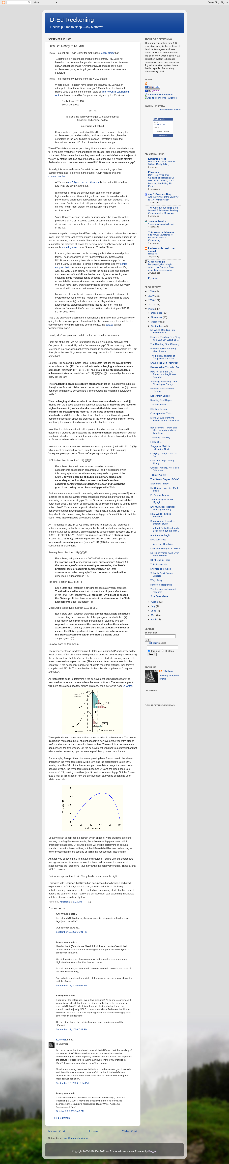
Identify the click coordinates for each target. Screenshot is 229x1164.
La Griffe (127, 686)
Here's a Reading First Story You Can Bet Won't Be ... (165, 338)
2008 (151, 300)
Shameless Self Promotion (164, 363)
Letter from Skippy (160, 396)
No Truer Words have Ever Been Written (164, 554)
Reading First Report (161, 400)
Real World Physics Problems (160, 515)
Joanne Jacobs (157, 221)
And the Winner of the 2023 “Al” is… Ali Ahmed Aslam (163, 198)
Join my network (163, 131)
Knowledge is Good (160, 569)
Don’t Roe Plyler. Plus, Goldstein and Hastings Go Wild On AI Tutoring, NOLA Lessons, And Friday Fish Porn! (161, 180)
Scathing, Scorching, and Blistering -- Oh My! (163, 383)
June (154, 610)
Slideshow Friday (159, 483)
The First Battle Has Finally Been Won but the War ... (165, 529)
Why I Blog (156, 580)
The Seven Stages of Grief (164, 479)
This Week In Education (161, 232)
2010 (151, 291)
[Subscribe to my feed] (146, 84)
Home (93, 1131)
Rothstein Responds (161, 585)
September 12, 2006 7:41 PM (71, 1029)
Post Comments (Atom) (75, 1138)
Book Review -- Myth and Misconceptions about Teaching (163, 430)
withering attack (70, 247)
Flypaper (153, 278)
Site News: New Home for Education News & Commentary (160, 238)
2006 (151, 309)
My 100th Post (158, 539)
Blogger (152, 1151)
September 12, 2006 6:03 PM (71, 985)
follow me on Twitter (170, 109)
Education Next (157, 159)
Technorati (153, 643)
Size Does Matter (159, 596)
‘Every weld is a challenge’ (161, 224)
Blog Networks (163, 135)
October (155, 322)
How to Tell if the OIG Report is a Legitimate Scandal (163, 374)
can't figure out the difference (84, 182)
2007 (151, 304)
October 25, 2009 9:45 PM (70, 1111)
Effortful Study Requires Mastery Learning (163, 508)
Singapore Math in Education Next (160, 447)
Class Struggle (156, 261)
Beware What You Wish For (165, 367)
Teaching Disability (160, 437)
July (153, 606)
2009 (151, 296)
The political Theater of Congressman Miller (162, 357)
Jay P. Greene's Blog (159, 194)
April (153, 619)
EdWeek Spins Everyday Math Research (163, 350)
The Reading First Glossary (165, 344)
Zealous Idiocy (158, 404)
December (157, 313)
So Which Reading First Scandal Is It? (162, 331)
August (155, 602)
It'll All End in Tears (160, 560)
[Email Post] (89, 901)
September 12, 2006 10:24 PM (72, 1083)
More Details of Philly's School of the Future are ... (164, 420)
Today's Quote (158, 475)
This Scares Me (158, 564)
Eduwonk (153, 172)
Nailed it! (152, 253)
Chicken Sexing (158, 409)
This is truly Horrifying (161, 544)
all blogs (169, 651)
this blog (155, 651)
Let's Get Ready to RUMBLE (165, 548)
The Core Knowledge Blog (163, 208)
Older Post (129, 1131)
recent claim (107, 53)
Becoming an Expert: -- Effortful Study (162, 522)
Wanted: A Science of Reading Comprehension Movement (163, 212)
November (157, 317)
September (157, 326)
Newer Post (56, 1131)
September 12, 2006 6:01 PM (71, 932)
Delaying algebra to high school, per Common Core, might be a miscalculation (161, 267)
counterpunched (57, 176)
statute (109, 324)
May (153, 615)
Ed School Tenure (159, 495)
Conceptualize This (160, 413)
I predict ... (156, 442)
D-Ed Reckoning (72, 19)
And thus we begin (160, 535)
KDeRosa (61, 1039)
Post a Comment (61, 1118)
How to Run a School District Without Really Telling (162, 163)
